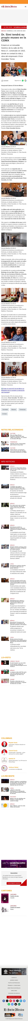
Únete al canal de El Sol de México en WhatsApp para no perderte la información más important (12, 390)
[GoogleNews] (12, 1004)
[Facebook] (3, 1001)
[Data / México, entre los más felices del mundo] (5, 805)
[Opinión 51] (4, 760)
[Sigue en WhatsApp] (22, 80)
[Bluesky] (24, 1001)
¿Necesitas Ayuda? (14, 997)
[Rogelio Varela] (4, 744)
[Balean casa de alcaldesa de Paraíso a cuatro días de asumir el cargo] (5, 798)
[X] (7, 1001)
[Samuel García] (4, 752)
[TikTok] (17, 1001)
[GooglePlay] (19, 1004)
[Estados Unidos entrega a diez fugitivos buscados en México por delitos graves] (5, 552)
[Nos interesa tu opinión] (14, 971)
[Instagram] (14, 1001)
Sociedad (5, 409)
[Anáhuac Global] (4, 768)
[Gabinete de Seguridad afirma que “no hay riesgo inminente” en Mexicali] (5, 473)
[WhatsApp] (9, 1004)
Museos (14, 409)
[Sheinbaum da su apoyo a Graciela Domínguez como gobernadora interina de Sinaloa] (5, 608)
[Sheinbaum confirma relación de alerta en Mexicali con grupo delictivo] (5, 569)
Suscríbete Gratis (14, 883)
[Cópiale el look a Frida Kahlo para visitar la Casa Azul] (5, 443)
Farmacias (22, 409)
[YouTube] (10, 1001)
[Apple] (15, 1004)
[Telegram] (21, 1001)
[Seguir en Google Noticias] (25, 80)
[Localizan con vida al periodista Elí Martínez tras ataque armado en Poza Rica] (5, 492)
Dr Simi (4, 414)
